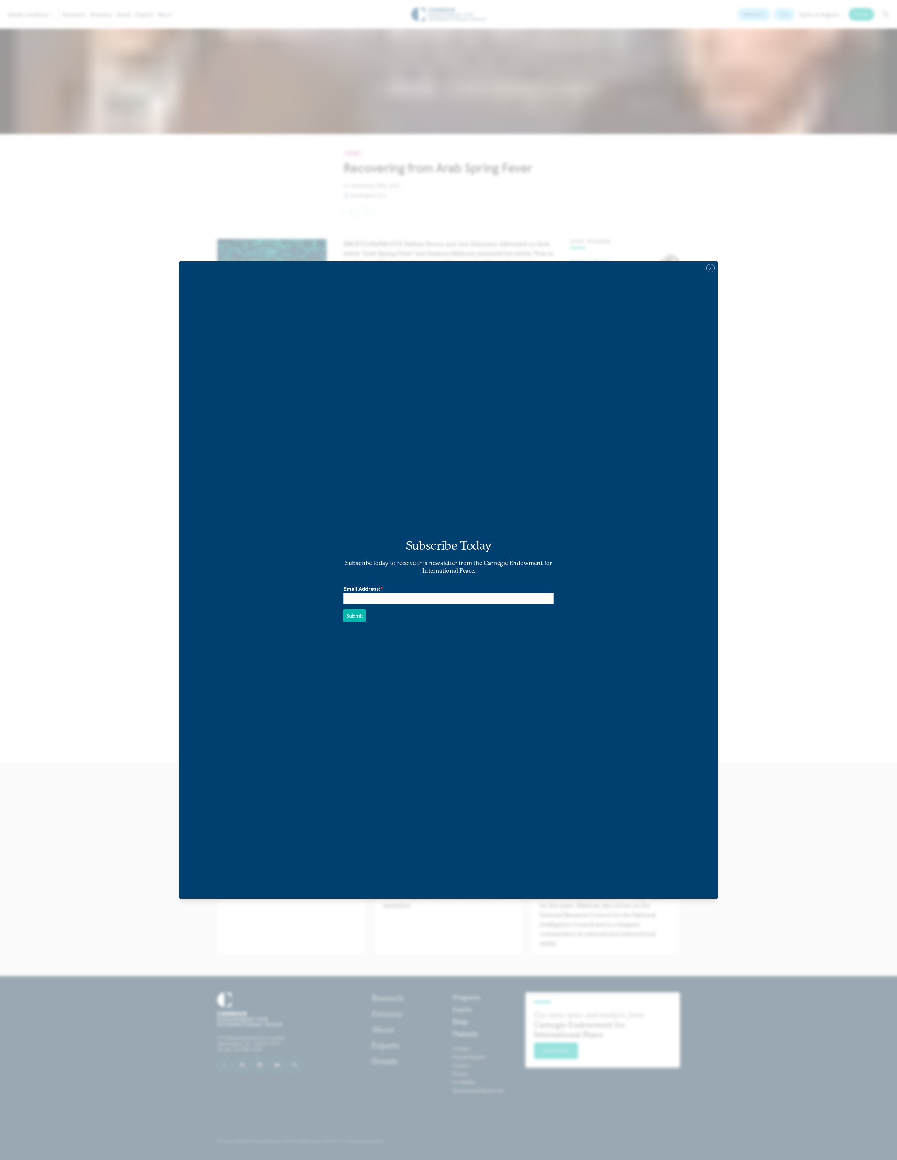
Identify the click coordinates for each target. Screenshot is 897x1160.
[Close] (710, 268)
